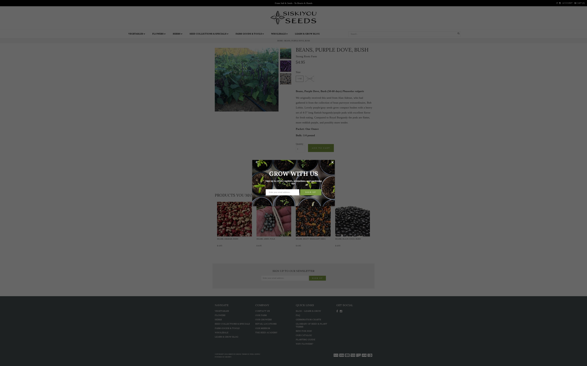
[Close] (332, 162)
